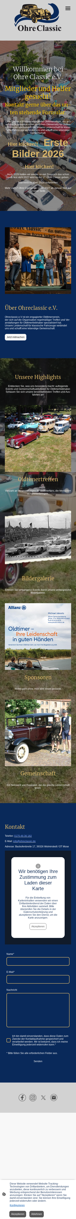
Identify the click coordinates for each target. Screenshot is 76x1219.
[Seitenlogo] (38, 17)
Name (10, 954)
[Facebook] (22, 1097)
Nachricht (11, 989)
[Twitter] (43, 1097)
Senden (38, 1061)
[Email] (54, 1097)
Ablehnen (36, 1214)
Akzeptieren (38, 926)
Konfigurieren (17, 1205)
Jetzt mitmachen (16, 337)
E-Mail (10, 972)
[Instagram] (32, 1097)
